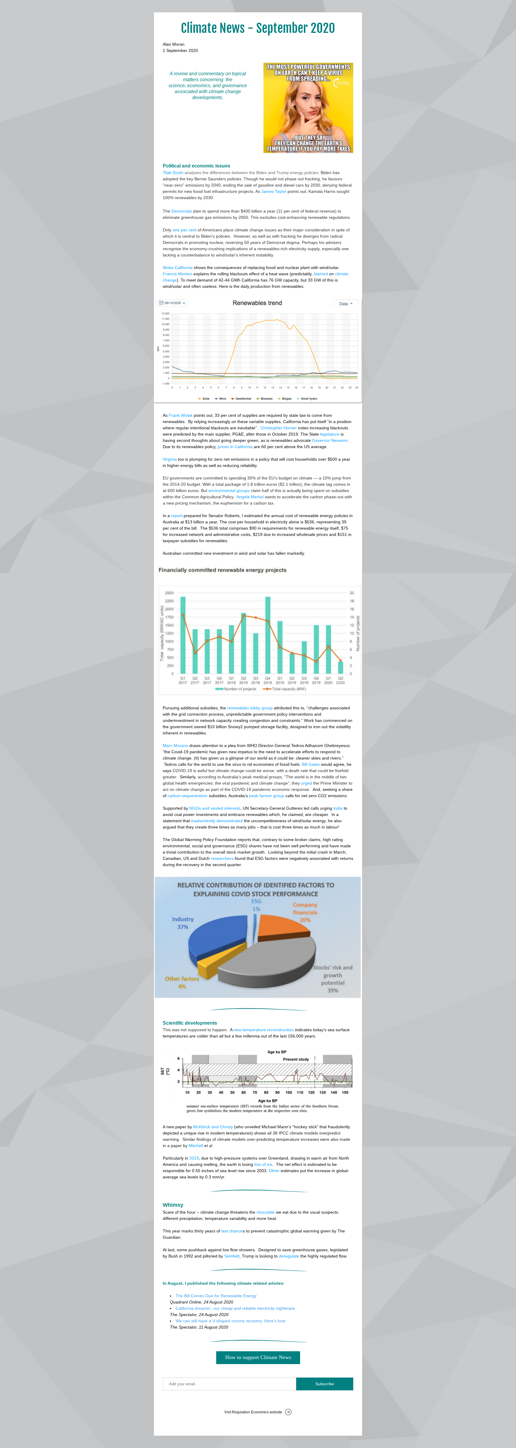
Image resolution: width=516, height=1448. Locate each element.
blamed (321, 273)
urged (306, 783)
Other (274, 1170)
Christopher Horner (278, 427)
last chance (232, 1231)
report (176, 515)
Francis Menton (177, 273)
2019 (194, 1158)
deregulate (289, 1256)
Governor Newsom (330, 440)
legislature (330, 434)
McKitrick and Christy (213, 1126)
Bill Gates (311, 764)
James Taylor (273, 191)
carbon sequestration (188, 795)
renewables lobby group (250, 707)
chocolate (266, 1212)
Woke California (178, 267)
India (338, 808)
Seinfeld (231, 1256)
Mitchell (196, 1145)
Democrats (181, 211)
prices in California (235, 446)
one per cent (184, 230)
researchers (222, 858)
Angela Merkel (250, 496)
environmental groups (229, 490)
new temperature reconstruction (264, 1029)
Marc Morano (175, 745)
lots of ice (263, 1164)
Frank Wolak (181, 415)
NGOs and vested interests (214, 808)
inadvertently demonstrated (217, 820)
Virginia (170, 459)
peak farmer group (266, 795)
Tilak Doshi (173, 172)
